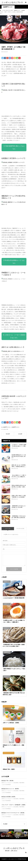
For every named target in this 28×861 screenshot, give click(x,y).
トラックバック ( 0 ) (20, 528)
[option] (7, 834)
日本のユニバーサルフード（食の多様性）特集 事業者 (13, 782)
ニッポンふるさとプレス (12, 2)
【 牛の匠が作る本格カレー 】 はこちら (14, 262)
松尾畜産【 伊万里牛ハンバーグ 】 (14, 158)
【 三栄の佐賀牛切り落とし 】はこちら (14, 147)
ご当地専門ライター (15, 427)
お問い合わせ (14, 850)
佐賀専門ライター (8, 7)
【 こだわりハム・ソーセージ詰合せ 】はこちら (14, 336)
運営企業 (7, 850)
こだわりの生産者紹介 (6, 784)
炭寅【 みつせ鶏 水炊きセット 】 (13, 347)
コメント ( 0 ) (7, 528)
